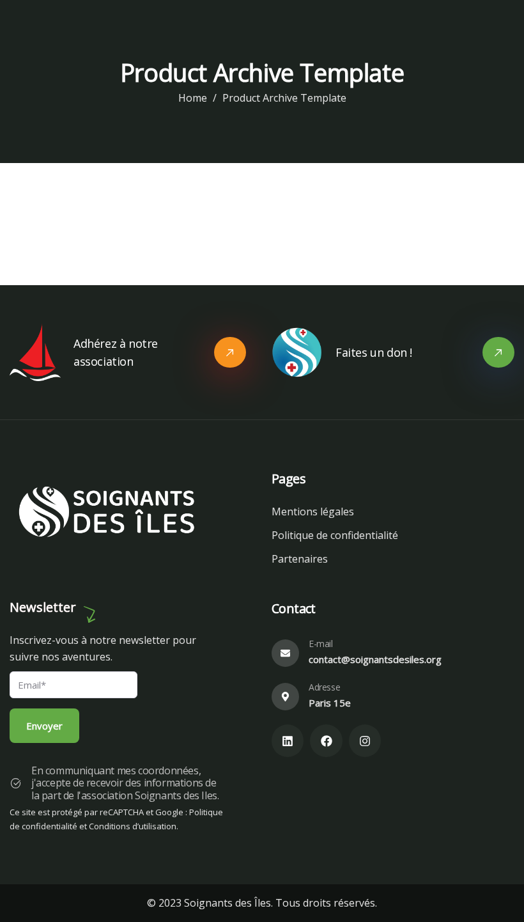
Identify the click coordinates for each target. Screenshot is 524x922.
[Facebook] (326, 740)
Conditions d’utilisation (132, 826)
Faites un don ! (373, 352)
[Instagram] (365, 740)
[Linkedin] (288, 740)
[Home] (110, 513)
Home (192, 98)
